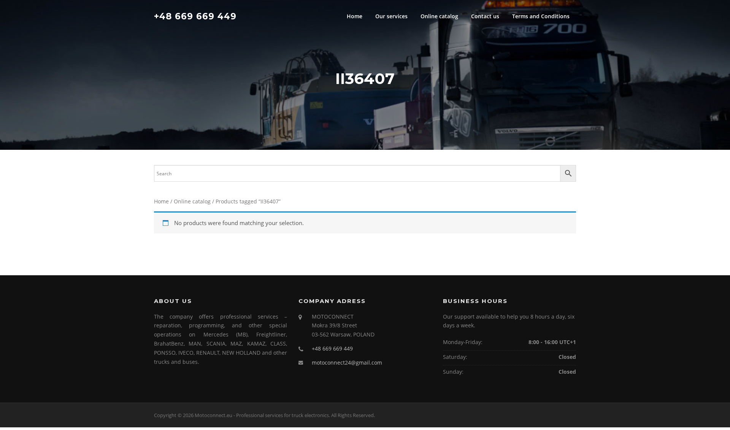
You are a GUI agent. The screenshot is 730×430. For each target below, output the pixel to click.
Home (354, 16)
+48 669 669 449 (195, 16)
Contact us (485, 16)
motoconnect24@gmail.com (347, 362)
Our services (391, 16)
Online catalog (439, 16)
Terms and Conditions (541, 16)
